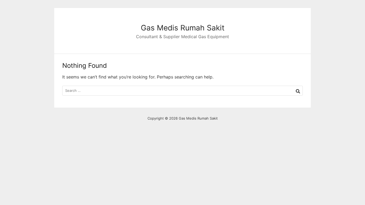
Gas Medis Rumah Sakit (182, 27)
